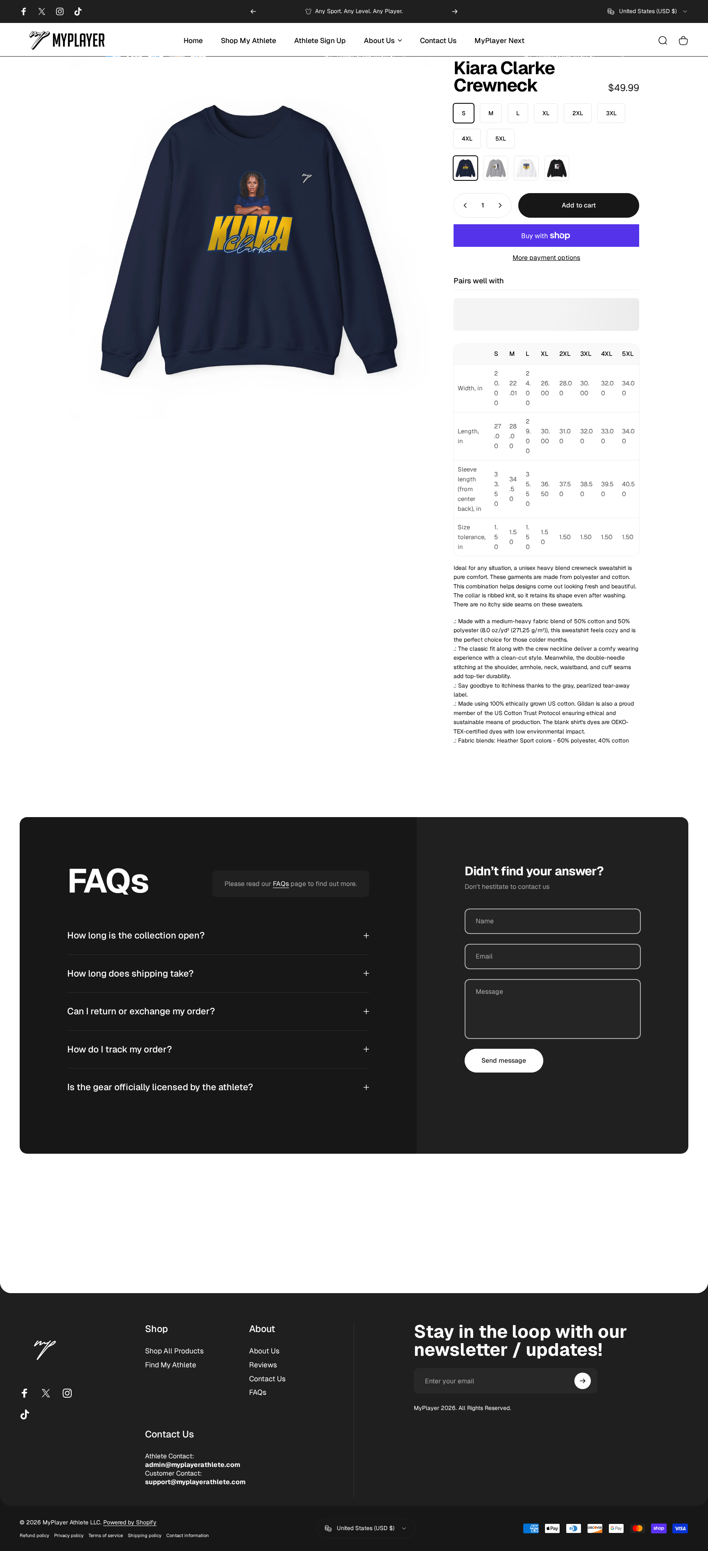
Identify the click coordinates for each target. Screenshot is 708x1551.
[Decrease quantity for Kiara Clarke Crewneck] (463, 205)
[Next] (455, 11)
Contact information (187, 1535)
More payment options (546, 257)
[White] (526, 168)
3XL (611, 113)
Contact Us (267, 1378)
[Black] (557, 168)
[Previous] (253, 11)
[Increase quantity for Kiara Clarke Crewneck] (501, 205)
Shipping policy (144, 1535)
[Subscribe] (582, 1381)
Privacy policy (69, 1535)
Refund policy (34, 1535)
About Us (264, 1350)
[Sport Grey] (496, 168)
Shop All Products (174, 1350)
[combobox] (648, 11)
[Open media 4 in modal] (249, 239)
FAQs (281, 883)
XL (545, 113)
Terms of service (105, 1535)
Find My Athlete (170, 1364)
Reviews (263, 1364)
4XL (467, 138)
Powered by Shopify (130, 1522)
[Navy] (465, 168)
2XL (577, 113)
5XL (500, 138)
